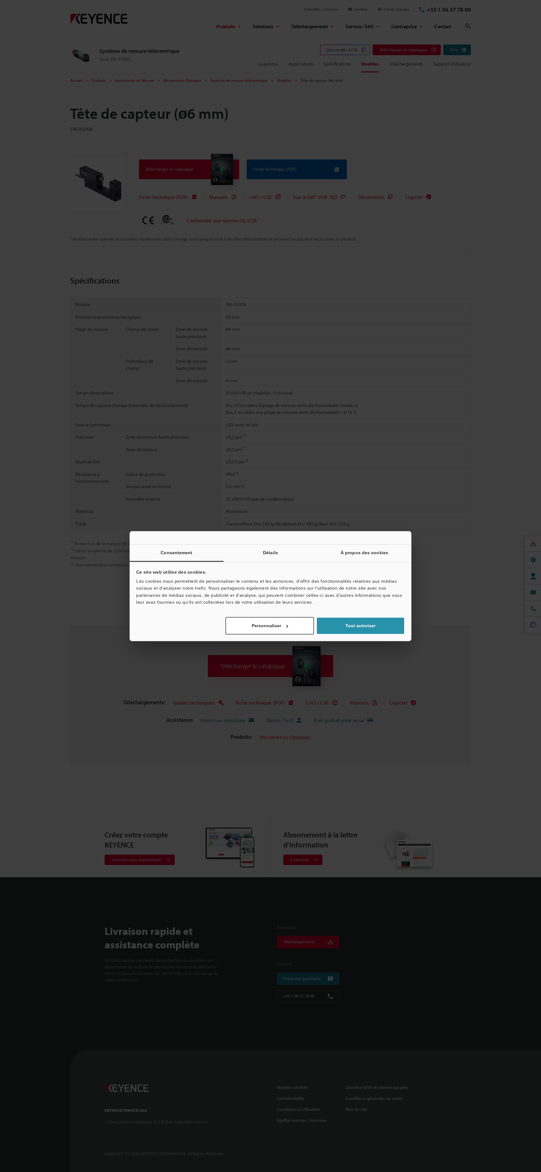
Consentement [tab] (176, 552)
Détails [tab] (270, 552)
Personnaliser (266, 625)
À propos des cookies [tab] (364, 552)
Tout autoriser (360, 625)
